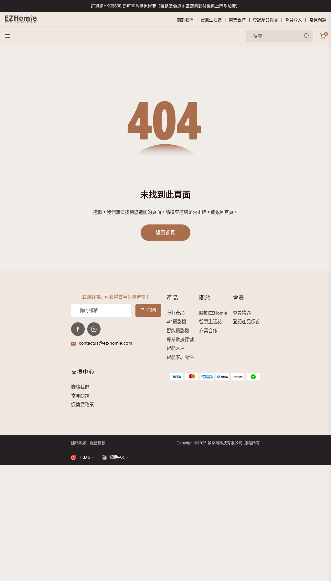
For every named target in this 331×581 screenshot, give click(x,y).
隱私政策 (79, 443)
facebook (78, 329)
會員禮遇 (242, 313)
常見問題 (317, 19)
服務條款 (97, 443)
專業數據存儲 (180, 339)
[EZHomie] (21, 19)
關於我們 (185, 19)
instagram (94, 329)
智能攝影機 (177, 330)
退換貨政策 (82, 404)
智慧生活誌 (211, 19)
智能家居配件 (180, 357)
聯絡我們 (80, 386)
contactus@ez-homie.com (105, 343)
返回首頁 (165, 232)
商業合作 (237, 19)
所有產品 (175, 313)
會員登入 (293, 19)
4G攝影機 (176, 321)
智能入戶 (175, 348)
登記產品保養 (265, 19)
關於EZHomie (213, 313)
